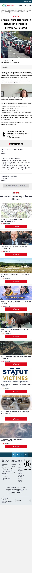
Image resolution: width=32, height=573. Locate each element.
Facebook (13, 466)
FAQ (24, 489)
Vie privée (18, 490)
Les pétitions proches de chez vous (5, 480)
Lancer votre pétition (4, 466)
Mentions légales (15, 493)
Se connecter (27, 2)
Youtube (13, 474)
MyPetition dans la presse (21, 478)
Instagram (14, 472)
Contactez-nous (10, 490)
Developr (3, 504)
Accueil (20, 6)
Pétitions (8, 10)
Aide (21, 489)
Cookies (24, 490)
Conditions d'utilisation (12, 495)
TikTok (13, 468)
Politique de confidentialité (15, 492)
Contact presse (20, 482)
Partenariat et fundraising (5, 475)
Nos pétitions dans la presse (20, 472)
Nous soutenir (15, 489)
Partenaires (23, 495)
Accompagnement (6, 472)
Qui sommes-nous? (20, 467)
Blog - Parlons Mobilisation (5, 470)
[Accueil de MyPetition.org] (8, 5)
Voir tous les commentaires (16, 187)
